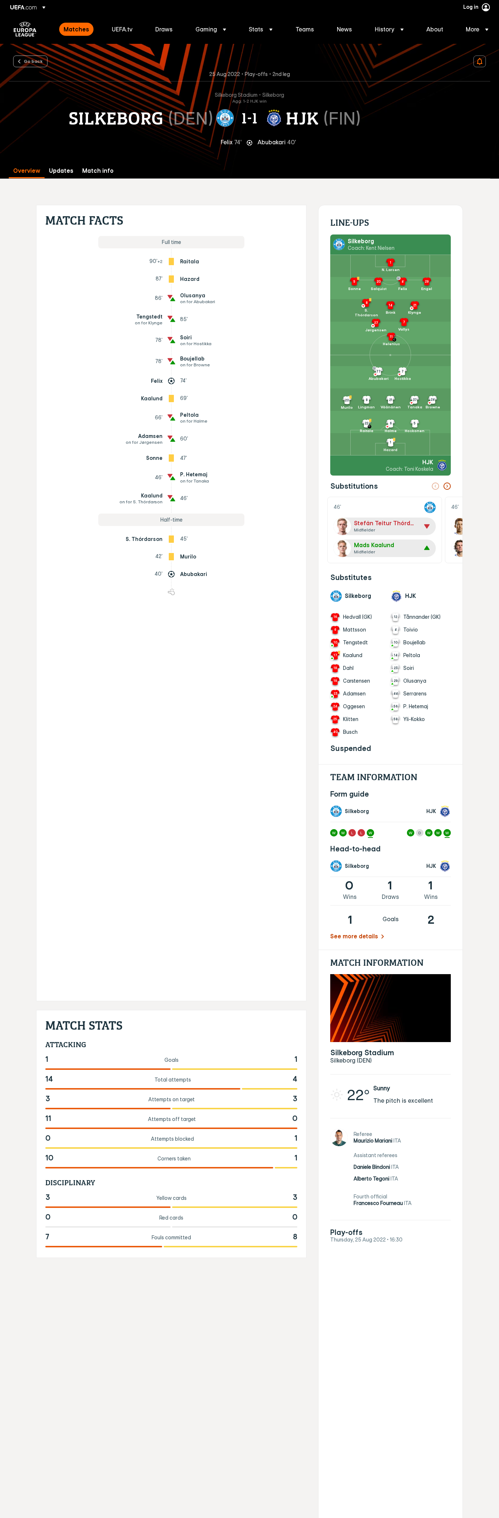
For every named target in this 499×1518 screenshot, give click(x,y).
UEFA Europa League (25, 29)
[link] (76, 29)
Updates (61, 171)
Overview (26, 171)
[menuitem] (78, 29)
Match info (98, 171)
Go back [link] (33, 61)
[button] (211, 29)
